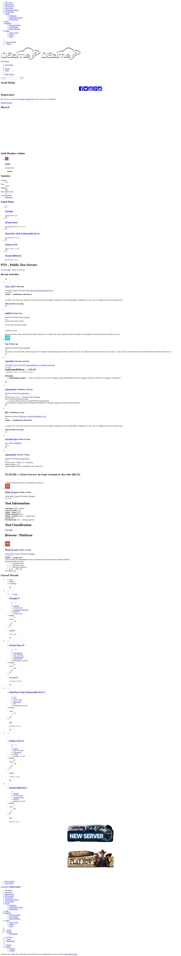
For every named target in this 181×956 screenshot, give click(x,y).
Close (75, 954)
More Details (68, 954)
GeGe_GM (9, 286)
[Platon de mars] (7, 488)
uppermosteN (9, 226)
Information (17, 702)
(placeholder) (13, 934)
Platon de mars (11, 492)
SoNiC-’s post (14, 496)
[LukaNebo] (7, 357)
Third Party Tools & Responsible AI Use (22, 233)
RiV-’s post (13, 290)
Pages (7, 70)
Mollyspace (9, 197)
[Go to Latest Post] (11, 627)
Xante (7, 164)
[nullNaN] (7, 309)
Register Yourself (6, 103)
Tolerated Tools (18, 657)
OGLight (9, 211)
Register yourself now (26, 99)
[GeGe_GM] (7, 282)
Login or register (10, 42)
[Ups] (7, 340)
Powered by (11, 887)
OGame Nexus (11, 222)
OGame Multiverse (13, 255)
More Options (9, 74)
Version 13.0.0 (11, 244)
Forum (7, 69)
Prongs (7, 248)
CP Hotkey (31, 496)
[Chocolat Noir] (7, 435)
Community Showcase (20, 610)
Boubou (16, 794)
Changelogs (17, 752)
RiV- (6, 237)
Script (15, 594)
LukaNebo (9, 361)
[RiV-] (7, 408)
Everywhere (5, 61)
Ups (6, 344)
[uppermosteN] (7, 385)
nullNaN (7, 215)
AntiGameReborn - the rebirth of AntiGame (40, 365)
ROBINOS (18, 443)
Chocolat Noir (11, 439)
